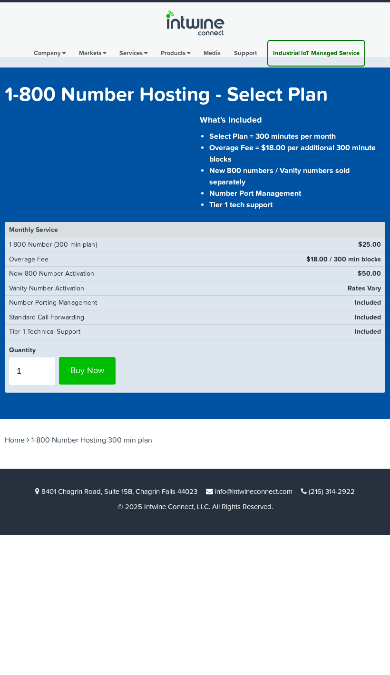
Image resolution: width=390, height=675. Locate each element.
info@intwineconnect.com (253, 491)
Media (212, 53)
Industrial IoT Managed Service (316, 53)
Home (15, 440)
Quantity (22, 350)
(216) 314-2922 (332, 491)
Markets (91, 53)
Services (131, 53)
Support (245, 53)
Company (48, 53)
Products (174, 53)
